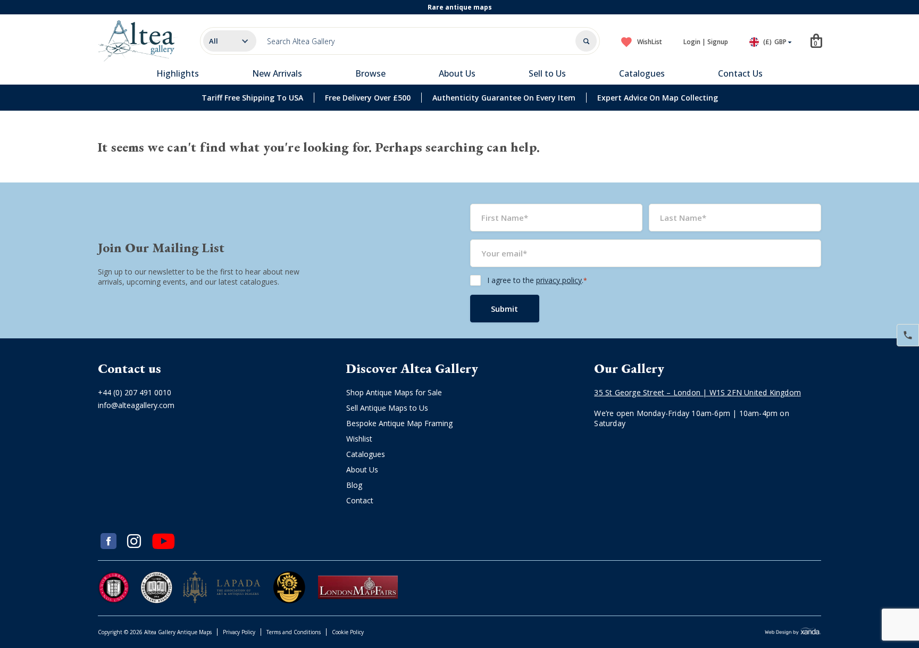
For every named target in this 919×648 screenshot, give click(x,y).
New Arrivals (277, 73)
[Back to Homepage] (138, 41)
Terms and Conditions (293, 632)
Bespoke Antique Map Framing (399, 423)
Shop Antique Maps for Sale (394, 392)
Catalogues (642, 73)
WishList (649, 41)
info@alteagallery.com (136, 405)
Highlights (177, 73)
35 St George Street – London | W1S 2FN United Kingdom (697, 392)
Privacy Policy (239, 632)
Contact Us (740, 73)
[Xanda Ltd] (793, 632)
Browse (370, 73)
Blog (354, 485)
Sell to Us (547, 73)
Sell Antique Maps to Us (387, 408)
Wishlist (359, 439)
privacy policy (559, 280)
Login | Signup (705, 41)
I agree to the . (537, 280)
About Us (457, 73)
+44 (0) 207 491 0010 (134, 392)
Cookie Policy (348, 632)
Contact (359, 500)
